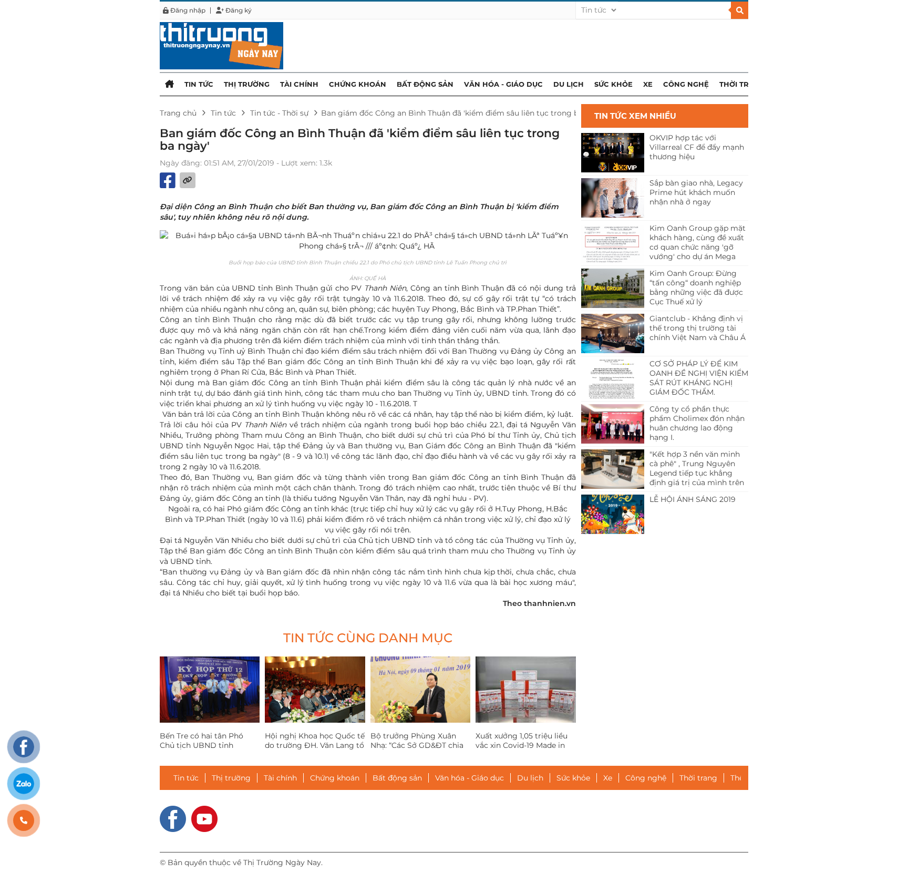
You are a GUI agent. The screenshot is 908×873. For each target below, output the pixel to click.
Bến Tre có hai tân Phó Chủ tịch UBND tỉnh (201, 740)
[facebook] (173, 818)
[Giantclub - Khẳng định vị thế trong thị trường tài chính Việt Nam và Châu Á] (612, 333)
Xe (648, 84)
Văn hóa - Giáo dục (503, 84)
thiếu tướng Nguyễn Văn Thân (348, 498)
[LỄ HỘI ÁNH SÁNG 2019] (612, 514)
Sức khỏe (613, 84)
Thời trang (742, 84)
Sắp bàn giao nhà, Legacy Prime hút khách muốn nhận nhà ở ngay (696, 192)
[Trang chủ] (169, 84)
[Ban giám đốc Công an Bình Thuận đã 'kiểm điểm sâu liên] (221, 45)
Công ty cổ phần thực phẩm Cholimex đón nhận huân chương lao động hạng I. (697, 423)
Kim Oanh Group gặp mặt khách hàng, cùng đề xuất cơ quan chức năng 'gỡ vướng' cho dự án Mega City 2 (697, 242)
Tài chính (299, 84)
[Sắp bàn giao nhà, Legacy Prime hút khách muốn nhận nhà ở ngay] (612, 198)
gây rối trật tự (324, 298)
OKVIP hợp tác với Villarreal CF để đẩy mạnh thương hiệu (696, 147)
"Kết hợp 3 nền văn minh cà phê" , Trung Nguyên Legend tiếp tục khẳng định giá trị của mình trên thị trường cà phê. (696, 468)
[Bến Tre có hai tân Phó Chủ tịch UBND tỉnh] (210, 689)
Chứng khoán (357, 84)
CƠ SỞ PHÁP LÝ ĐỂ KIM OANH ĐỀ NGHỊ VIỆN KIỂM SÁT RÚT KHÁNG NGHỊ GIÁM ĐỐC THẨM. (698, 378)
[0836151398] (23, 820)
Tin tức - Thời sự (279, 113)
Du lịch (568, 84)
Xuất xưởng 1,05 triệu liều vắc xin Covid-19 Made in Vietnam (521, 745)
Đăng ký (238, 10)
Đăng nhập (187, 10)
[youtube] (204, 818)
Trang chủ (178, 113)
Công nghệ (686, 84)
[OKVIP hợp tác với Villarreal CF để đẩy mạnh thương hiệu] (612, 152)
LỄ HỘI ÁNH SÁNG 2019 (692, 499)
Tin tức (198, 84)
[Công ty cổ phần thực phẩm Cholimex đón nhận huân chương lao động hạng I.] (612, 424)
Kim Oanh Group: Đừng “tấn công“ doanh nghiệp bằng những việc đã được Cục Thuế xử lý (696, 287)
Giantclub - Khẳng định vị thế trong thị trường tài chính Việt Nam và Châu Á (697, 328)
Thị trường (247, 84)
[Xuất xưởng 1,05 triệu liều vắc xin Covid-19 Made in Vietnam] (525, 689)
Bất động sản (425, 84)
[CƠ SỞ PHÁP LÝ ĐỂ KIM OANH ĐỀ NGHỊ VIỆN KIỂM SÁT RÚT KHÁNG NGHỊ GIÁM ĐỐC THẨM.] (612, 378)
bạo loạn (516, 361)
